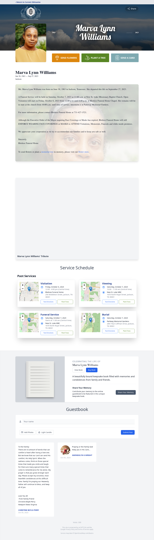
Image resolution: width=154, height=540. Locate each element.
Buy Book (91, 370)
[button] (29, 289)
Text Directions (48, 302)
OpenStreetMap (79, 533)
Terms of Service (83, 529)
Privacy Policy (70, 529)
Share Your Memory (126, 392)
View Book (78, 370)
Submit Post (128, 432)
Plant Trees (65, 302)
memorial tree (47, 151)
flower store (83, 151)
